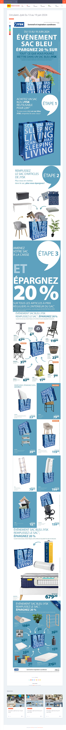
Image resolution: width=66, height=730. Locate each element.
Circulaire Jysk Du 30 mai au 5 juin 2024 (34, 711)
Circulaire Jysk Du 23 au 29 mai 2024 (53, 711)
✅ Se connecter (49, 6)
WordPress (32, 727)
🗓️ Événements (35, 6)
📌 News (22, 6)
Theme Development (40, 727)
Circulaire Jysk (11, 708)
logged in (34, 685)
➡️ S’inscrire (57, 6)
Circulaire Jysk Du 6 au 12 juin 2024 (15, 711)
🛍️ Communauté (43, 6)
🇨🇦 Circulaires (28, 6)
